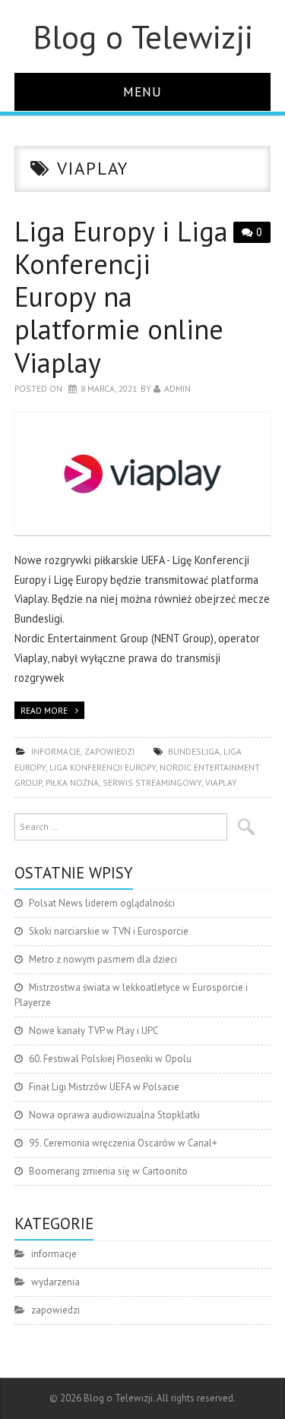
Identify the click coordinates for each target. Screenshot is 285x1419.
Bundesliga (194, 751)
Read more (44, 710)
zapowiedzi (109, 751)
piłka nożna (72, 782)
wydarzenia (55, 1282)
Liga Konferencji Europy (102, 767)
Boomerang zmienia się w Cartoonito (108, 1171)
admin (177, 388)
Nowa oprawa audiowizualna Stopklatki (114, 1114)
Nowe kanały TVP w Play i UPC (93, 1030)
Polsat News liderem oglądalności (102, 903)
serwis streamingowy (152, 782)
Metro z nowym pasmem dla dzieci (103, 959)
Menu (142, 91)
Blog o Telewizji (143, 36)
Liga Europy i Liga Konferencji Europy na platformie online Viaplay (121, 296)
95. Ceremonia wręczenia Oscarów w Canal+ (123, 1143)
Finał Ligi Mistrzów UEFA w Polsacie (104, 1086)
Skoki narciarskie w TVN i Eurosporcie (108, 931)
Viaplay (221, 782)
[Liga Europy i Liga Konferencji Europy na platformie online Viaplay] (143, 473)
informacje (56, 751)
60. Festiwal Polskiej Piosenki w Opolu (110, 1058)
